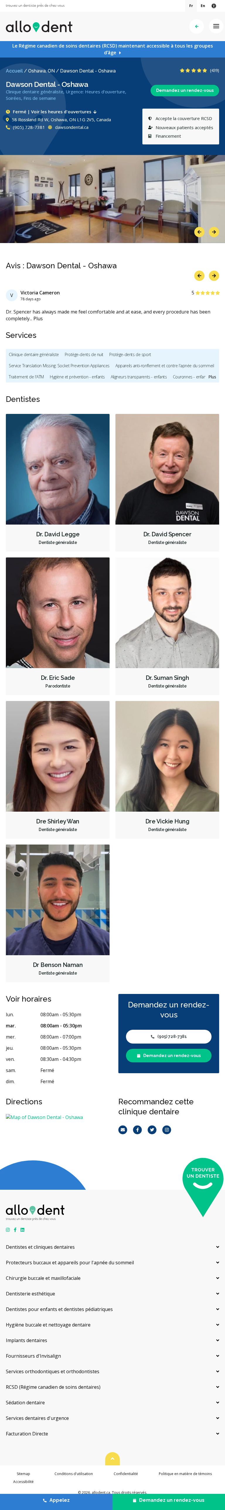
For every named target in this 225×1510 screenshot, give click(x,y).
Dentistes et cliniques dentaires (40, 1247)
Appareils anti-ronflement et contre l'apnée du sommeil (164, 365)
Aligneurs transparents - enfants (139, 377)
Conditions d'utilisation (73, 1473)
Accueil (14, 71)
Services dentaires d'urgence (37, 1418)
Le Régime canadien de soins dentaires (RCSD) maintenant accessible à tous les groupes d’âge (112, 49)
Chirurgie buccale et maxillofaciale (43, 1278)
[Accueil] (39, 26)
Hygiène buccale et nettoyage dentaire (48, 1325)
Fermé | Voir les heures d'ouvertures (52, 111)
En (203, 5)
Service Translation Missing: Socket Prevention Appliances (59, 365)
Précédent (196, 26)
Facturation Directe (27, 1433)
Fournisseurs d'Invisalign (33, 1356)
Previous (199, 232)
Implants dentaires (26, 1340)
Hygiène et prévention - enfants (77, 377)
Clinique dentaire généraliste (34, 354)
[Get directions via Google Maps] (56, 1117)
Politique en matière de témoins (185, 1473)
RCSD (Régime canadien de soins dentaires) (53, 1387)
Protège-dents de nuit (84, 354)
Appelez (60, 1500)
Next (214, 232)
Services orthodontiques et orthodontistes (52, 1371)
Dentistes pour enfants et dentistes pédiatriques (59, 1309)
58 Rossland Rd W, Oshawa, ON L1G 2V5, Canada (61, 119)
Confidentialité (126, 1473)
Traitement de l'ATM (26, 377)
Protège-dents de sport (130, 354)
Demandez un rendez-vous (185, 90)
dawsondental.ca (71, 127)
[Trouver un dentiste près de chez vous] (35, 6)
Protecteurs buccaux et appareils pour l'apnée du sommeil (70, 1262)
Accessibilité (23, 1481)
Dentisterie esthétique (30, 1293)
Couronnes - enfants (191, 377)
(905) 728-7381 (28, 127)
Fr (191, 5)
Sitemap (23, 1473)
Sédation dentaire (25, 1402)
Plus (38, 318)
